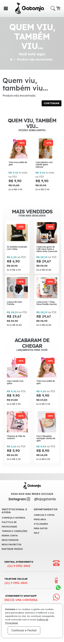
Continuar (51, 103)
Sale (36, 533)
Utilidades (41, 524)
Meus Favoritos (11, 544)
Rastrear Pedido (12, 549)
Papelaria (40, 519)
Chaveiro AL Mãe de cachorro (16, 437)
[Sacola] (58, 8)
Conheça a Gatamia (13, 517)
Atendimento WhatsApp (21, 598)
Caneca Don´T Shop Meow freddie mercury (46, 303)
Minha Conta (10, 535)
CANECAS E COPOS (44, 515)
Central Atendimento (18, 564)
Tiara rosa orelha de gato (18, 163)
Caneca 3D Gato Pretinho (14, 303)
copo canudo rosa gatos (15, 382)
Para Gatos (40, 528)
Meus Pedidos (10, 540)
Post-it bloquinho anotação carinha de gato (45, 438)
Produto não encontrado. (35, 59)
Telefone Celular (15, 581)
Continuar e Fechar (24, 630)
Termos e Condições (14, 531)
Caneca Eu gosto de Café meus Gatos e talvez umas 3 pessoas (46, 249)
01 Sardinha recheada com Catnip (17, 248)
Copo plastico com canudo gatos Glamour (44, 164)
